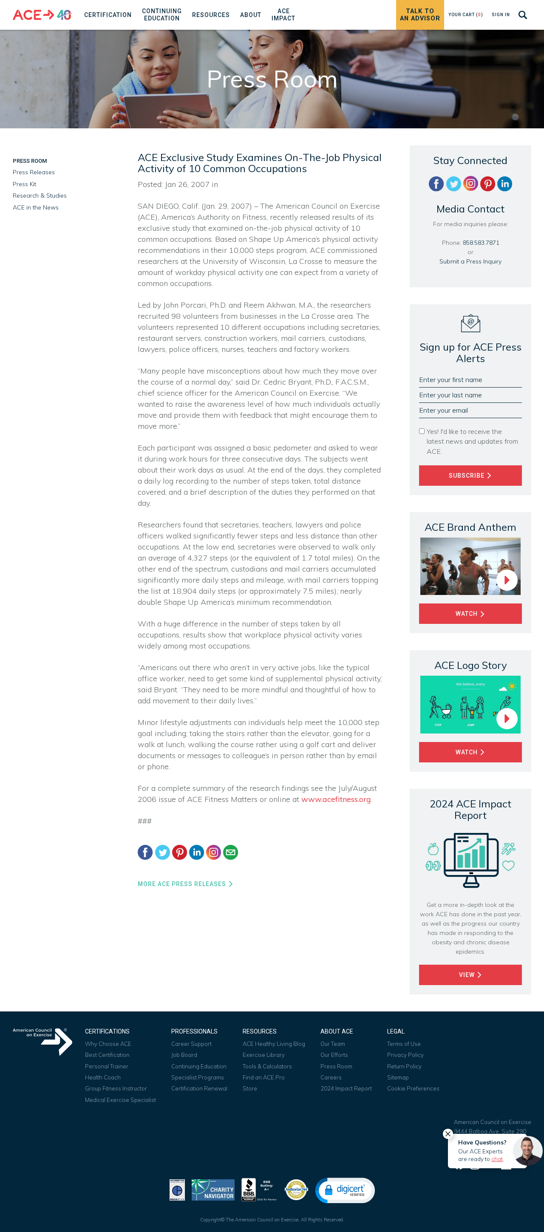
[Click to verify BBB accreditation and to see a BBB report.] (259, 1189)
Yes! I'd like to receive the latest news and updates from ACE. (472, 441)
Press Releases (34, 172)
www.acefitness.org (336, 799)
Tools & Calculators (267, 1066)
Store (250, 1088)
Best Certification (107, 1054)
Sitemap (398, 1077)
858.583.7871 (481, 242)
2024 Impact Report (346, 1088)
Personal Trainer (106, 1066)
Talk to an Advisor (420, 15)
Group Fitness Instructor (116, 1088)
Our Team (332, 1043)
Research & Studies (40, 195)
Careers (331, 1077)
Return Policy (404, 1066)
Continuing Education (199, 1066)
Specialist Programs (197, 1077)
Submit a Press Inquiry (470, 261)
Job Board (184, 1054)
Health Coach (103, 1077)
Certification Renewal (199, 1088)
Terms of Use (404, 1043)
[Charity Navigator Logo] (213, 1189)
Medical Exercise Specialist (120, 1099)
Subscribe (467, 475)
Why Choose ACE (108, 1043)
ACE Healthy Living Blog (274, 1043)
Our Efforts (334, 1054)
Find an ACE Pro (264, 1077)
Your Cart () (465, 14)
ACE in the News (36, 207)
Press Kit (24, 184)
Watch (467, 613)
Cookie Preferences (413, 1088)
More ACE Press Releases (183, 884)
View (467, 974)
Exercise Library (264, 1054)
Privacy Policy (405, 1054)
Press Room (30, 161)
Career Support (191, 1043)
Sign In (501, 14)
